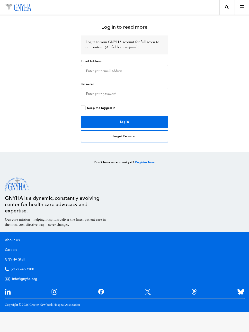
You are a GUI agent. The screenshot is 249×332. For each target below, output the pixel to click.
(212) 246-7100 (22, 269)
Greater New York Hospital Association (18, 7)
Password (87, 84)
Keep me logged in (101, 108)
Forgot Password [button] (125, 136)
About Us (12, 240)
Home (17, 184)
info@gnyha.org (24, 279)
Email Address (91, 61)
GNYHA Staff (15, 259)
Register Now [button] (145, 162)
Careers (11, 250)
